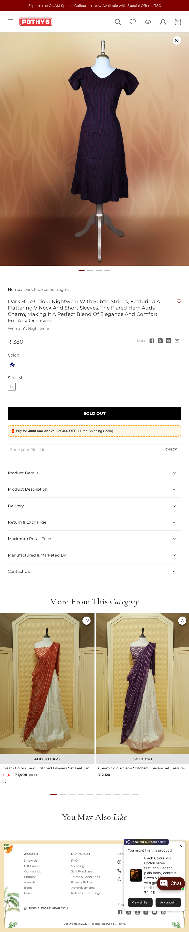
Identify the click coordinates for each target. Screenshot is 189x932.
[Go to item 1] (82, 270)
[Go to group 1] (53, 794)
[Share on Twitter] (160, 341)
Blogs (28, 887)
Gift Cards (31, 866)
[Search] (118, 22)
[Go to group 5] (90, 794)
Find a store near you (48, 908)
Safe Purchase (81, 871)
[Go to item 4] (107, 270)
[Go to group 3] (72, 794)
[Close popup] (181, 846)
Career (29, 893)
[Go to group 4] (81, 794)
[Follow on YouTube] (154, 912)
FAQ (74, 860)
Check (171, 449)
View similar (140, 902)
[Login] (163, 22)
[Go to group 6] (99, 794)
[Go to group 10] (135, 794)
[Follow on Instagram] (137, 912)
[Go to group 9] (126, 794)
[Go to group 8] (117, 794)
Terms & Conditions (85, 877)
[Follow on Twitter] (128, 912)
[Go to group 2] (63, 794)
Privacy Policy (81, 882)
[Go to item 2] (90, 270)
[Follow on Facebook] (120, 912)
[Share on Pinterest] (168, 341)
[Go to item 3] (99, 270)
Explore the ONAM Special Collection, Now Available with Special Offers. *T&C (94, 5)
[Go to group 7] (108, 794)
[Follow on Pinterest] (145, 912)
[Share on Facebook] (152, 341)
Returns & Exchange (86, 893)
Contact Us (32, 871)
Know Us (31, 860)
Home (14, 289)
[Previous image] (6, 683)
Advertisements (83, 887)
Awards (29, 882)
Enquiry (30, 877)
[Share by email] (177, 341)
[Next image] (88, 683)
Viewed (148, 22)
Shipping (77, 866)
